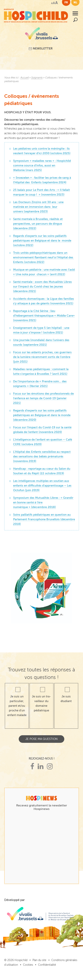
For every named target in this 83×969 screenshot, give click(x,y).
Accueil (24, 77)
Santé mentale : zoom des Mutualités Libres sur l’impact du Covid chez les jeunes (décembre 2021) (42, 286)
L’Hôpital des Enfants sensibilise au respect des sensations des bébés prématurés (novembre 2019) (42, 456)
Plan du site (39, 960)
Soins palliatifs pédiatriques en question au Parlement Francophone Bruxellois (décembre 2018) (44, 519)
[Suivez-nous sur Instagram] (50, 766)
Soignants (36, 77)
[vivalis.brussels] (41, 34)
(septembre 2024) (54, 182)
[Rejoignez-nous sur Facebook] (32, 766)
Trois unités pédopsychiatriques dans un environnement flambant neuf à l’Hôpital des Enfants (43, 257)
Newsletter (42, 48)
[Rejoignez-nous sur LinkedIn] (40, 766)
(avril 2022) (57, 274)
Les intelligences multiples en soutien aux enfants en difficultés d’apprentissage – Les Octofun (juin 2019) (42, 485)
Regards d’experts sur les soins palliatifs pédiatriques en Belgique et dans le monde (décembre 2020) (41, 415)
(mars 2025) (33, 170)
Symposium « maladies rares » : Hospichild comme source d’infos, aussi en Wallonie (42, 165)
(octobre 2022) (23, 245)
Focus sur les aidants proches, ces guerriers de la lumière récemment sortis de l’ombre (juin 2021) (42, 357)
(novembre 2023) (52, 194)
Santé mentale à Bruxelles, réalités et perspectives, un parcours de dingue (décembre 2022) (38, 223)
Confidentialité (47, 964)
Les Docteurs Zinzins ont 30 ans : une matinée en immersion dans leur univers (38, 206)
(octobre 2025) (60, 153)
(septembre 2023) (36, 211)
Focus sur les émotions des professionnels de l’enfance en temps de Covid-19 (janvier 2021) (43, 398)
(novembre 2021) (24, 320)
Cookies (28, 964)
